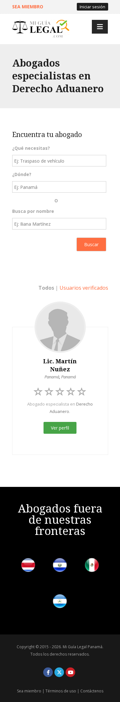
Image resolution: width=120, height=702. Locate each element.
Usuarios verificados (84, 287)
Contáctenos (91, 691)
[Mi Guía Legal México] (92, 566)
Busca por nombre (33, 211)
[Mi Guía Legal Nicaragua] (60, 602)
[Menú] (100, 26)
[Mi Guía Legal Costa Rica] (28, 566)
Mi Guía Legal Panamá (82, 647)
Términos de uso (60, 691)
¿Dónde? (21, 174)
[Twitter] (59, 672)
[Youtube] (70, 672)
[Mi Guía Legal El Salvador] (60, 566)
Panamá (51, 377)
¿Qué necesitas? (31, 148)
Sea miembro (29, 691)
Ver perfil (60, 428)
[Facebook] (48, 672)
